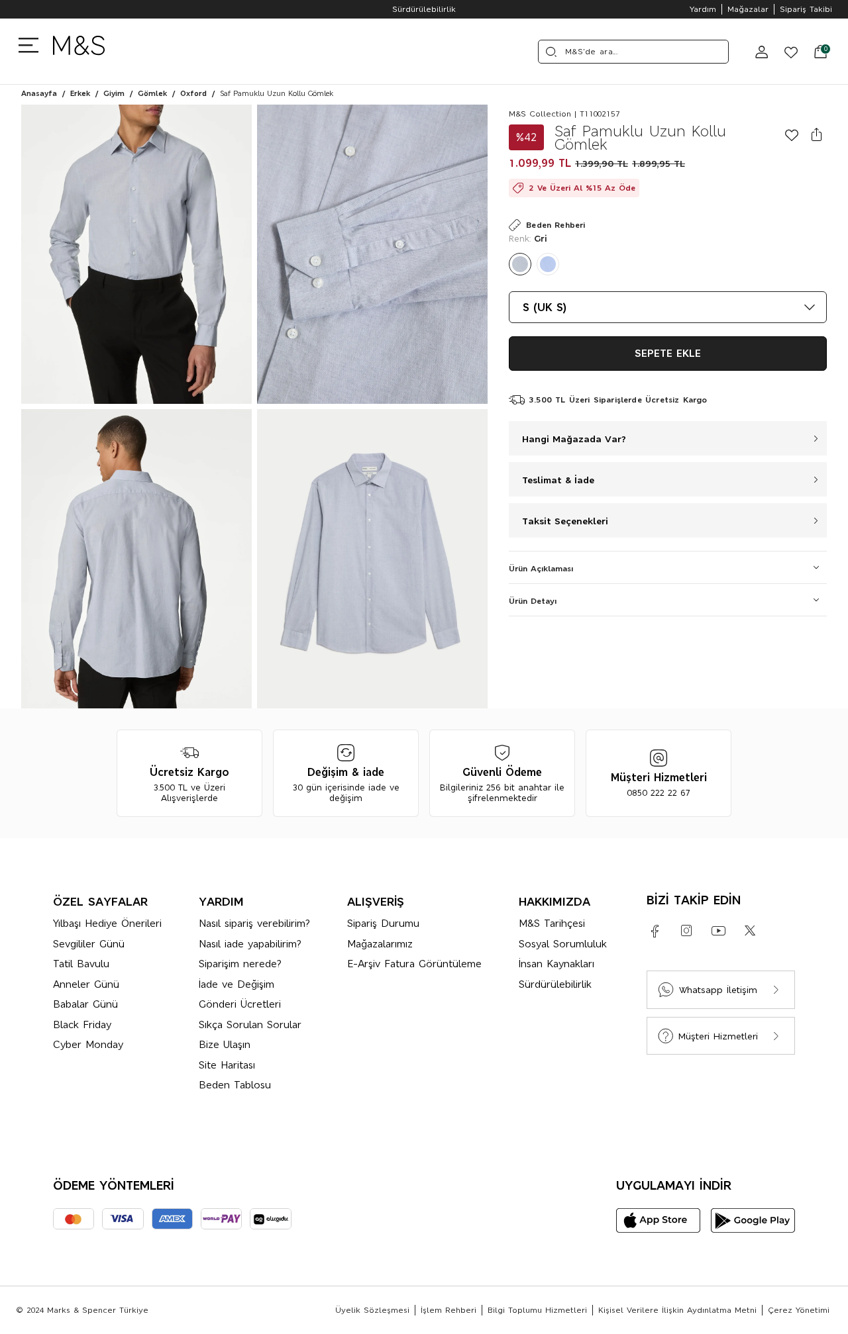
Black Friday (82, 1024)
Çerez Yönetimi (798, 1310)
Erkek (80, 93)
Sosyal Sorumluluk (563, 944)
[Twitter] (750, 931)
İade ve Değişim (236, 984)
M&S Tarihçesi (552, 923)
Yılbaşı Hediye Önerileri (107, 923)
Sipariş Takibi (806, 9)
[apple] (658, 1220)
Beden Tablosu (235, 1085)
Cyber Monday (88, 1044)
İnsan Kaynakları (556, 964)
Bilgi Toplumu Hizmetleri (537, 1310)
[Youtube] (718, 931)
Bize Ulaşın (224, 1044)
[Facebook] (654, 931)
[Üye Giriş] (761, 51)
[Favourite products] (786, 52)
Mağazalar (747, 9)
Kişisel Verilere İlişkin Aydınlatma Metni (677, 1310)
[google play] (753, 1220)
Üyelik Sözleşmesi (372, 1310)
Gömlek (152, 93)
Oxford (193, 93)
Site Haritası (227, 1065)
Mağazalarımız (380, 944)
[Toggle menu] (32, 44)
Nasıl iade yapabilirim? (250, 944)
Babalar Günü (85, 1004)
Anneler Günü (86, 984)
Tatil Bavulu (81, 964)
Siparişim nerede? (240, 964)
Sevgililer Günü (89, 944)
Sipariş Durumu (383, 923)
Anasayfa (39, 93)
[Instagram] (686, 931)
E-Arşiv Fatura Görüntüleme (414, 964)
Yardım (703, 9)
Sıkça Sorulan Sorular (250, 1024)
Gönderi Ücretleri (240, 1004)
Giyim (114, 93)
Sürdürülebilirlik (424, 9)
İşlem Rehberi (448, 1310)
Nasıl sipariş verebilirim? (254, 923)
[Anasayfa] (79, 51)
